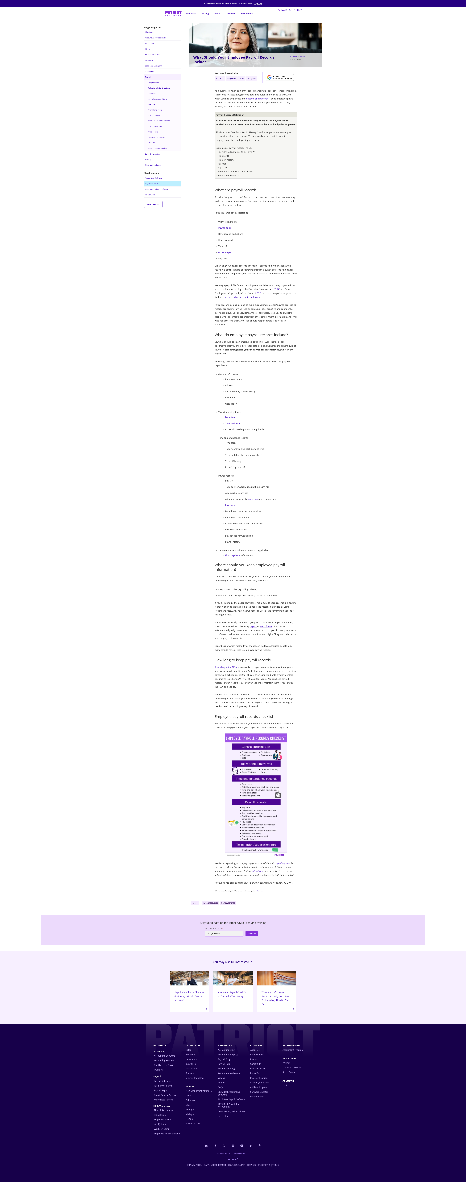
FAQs (220, 1087)
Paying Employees (155, 110)
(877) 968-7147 (288, 9)
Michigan (190, 1114)
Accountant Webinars (229, 1073)
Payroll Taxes (153, 132)
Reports (222, 1082)
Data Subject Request (215, 1165)
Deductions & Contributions (159, 88)
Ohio (188, 1104)
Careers (254, 1063)
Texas (188, 1095)
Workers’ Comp (162, 1128)
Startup (148, 159)
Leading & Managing (153, 66)
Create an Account (292, 1067)
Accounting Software (153, 178)
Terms (275, 1165)
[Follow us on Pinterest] (259, 1145)
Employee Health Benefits (167, 1133)
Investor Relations (259, 1077)
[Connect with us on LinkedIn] (206, 1145)
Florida (189, 1118)
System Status (257, 1096)
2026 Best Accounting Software (229, 1093)
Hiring (147, 49)
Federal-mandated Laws (157, 99)
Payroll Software (151, 183)
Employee (151, 93)
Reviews (231, 13)
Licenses (251, 1165)
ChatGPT (220, 78)
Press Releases (257, 1068)
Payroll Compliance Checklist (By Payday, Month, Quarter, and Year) (189, 996)
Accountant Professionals (155, 38)
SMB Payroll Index (259, 1082)
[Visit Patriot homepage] (173, 13)
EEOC (258, 293)
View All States (193, 1123)
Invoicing (158, 1069)
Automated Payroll (163, 1099)
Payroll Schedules (155, 126)
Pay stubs (230, 505)
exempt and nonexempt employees (242, 297)
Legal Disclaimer (236, 1165)
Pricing (205, 13)
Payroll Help (224, 1063)
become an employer (257, 98)
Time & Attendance (153, 165)
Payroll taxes (224, 227)
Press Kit (254, 1073)
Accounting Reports (164, 1060)
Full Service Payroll (163, 1085)
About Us (255, 1049)
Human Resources (152, 54)
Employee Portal (162, 1119)
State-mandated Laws (156, 137)
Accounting (149, 43)
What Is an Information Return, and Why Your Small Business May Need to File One (276, 998)
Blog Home (149, 32)
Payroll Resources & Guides (159, 121)
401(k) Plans (160, 1124)
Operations (149, 71)
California (191, 1100)
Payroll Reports (154, 115)
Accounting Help (226, 1054)
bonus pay (253, 499)
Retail (188, 1049)
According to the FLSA (226, 667)
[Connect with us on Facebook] (215, 1145)
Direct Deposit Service (165, 1095)
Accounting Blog (226, 1049)
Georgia (190, 1109)
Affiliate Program (258, 1087)
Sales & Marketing (152, 154)
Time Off (151, 143)
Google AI (252, 78)
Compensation (153, 82)
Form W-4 (230, 417)
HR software (266, 626)
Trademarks (264, 1165)
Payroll (148, 77)
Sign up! (258, 3)
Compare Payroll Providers (231, 1111)
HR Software (150, 195)
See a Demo (153, 204)
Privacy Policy (194, 1165)
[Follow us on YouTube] (241, 1145)
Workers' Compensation (157, 148)
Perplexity (231, 78)
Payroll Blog (224, 1059)
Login (299, 9)
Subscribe (251, 933)
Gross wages (224, 252)
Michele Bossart (297, 56)
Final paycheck (232, 555)
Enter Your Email (214, 929)
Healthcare (191, 1059)
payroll (253, 626)
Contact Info (256, 1054)
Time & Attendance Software (156, 189)
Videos (221, 1077)
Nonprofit (191, 1054)
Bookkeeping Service (164, 1065)
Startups (190, 1073)
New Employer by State (197, 1090)
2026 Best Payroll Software (231, 1099)
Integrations (224, 1116)
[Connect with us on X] (224, 1145)
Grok (242, 78)
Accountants (247, 13)
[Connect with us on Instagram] (233, 1145)
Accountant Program (293, 1049)
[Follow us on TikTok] (250, 1145)
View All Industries (195, 1077)
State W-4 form (233, 423)
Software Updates (259, 1091)
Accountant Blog (226, 1068)
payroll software (283, 863)
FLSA (277, 289)
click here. (260, 891)
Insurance (149, 60)
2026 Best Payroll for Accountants (228, 1105)
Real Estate (191, 1068)
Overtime (151, 104)
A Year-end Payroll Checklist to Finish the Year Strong (232, 994)
